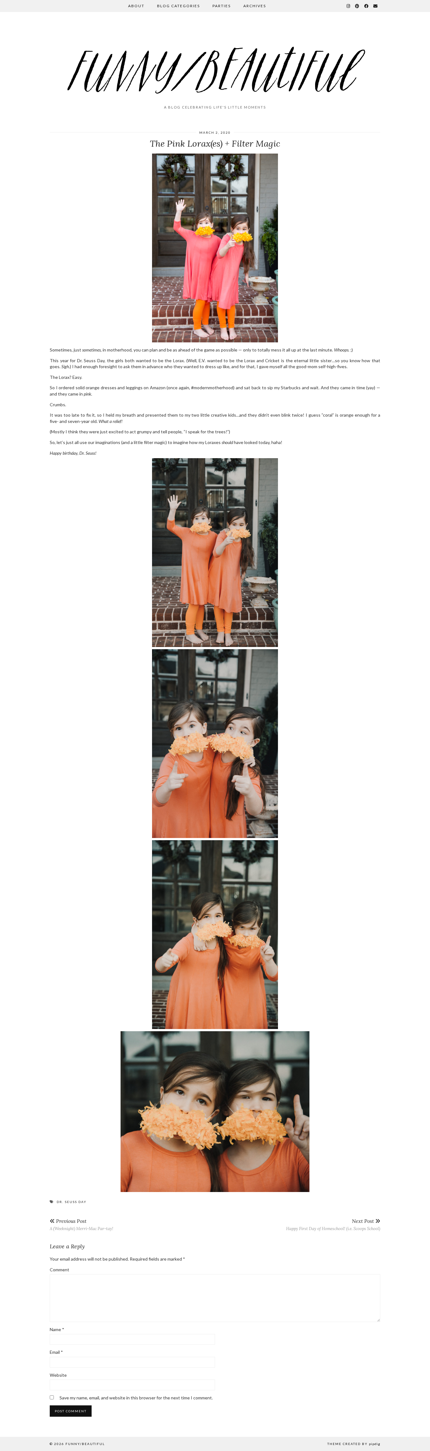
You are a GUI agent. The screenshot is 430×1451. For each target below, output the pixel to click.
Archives (254, 5)
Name (57, 1329)
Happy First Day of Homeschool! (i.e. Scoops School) (333, 1224)
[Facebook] (366, 6)
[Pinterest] (357, 6)
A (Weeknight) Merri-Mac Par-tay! (81, 1224)
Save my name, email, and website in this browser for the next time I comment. (136, 1397)
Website (58, 1375)
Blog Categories (178, 5)
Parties (221, 5)
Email (56, 1352)
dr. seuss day (72, 1202)
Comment (59, 1269)
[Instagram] (349, 6)
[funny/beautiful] (215, 61)
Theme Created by (353, 1444)
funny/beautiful (85, 1444)
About (136, 5)
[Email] (375, 6)
